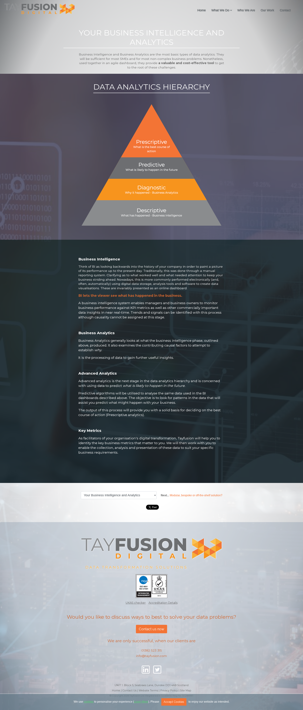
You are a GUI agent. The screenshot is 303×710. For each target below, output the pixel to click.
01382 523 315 (151, 650)
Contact (285, 10)
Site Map (185, 690)
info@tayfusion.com (151, 656)
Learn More (141, 701)
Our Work (267, 10)
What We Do (220, 10)
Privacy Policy (169, 690)
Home (201, 10)
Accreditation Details (163, 602)
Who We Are (246, 10)
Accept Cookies (174, 702)
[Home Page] (151, 554)
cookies (88, 701)
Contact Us (129, 690)
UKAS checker (136, 602)
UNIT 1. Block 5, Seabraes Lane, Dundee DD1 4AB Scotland (151, 685)
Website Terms (148, 690)
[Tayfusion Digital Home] (39, 9)
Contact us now (151, 629)
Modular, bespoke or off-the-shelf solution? (196, 495)
